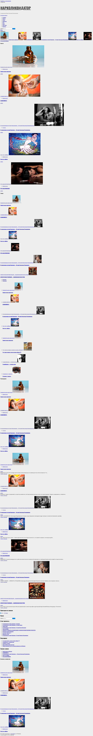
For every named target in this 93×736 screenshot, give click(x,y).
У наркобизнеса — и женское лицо (10, 362)
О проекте (4, 17)
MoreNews (13, 733)
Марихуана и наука (6, 634)
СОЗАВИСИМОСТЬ (30, 39)
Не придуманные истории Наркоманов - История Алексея (12, 625)
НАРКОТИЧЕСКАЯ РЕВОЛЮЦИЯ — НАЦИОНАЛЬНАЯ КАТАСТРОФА (14, 274)
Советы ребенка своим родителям (8, 644)
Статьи (4, 20)
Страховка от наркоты (7, 374)
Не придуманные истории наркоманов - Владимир (11, 623)
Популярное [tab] (5, 281)
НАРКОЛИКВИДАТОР (15, 7)
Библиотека (5, 21)
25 (4, 613)
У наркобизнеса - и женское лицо (8, 642)
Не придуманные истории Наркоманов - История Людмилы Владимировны (15, 635)
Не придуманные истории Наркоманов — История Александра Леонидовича (16, 262)
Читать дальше (3, 474)
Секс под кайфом (5, 629)
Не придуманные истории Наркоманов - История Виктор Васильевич (14, 627)
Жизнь (1, 30)
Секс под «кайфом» (80, 39)
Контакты (4, 26)
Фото (3, 22)
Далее (6, 613)
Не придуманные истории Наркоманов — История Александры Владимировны (54, 39)
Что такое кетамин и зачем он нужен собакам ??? (13, 350)
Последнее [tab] (4, 279)
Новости (4, 18)
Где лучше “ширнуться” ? (7, 633)
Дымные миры (5, 626)
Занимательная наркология (13, 39)
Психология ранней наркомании (8, 631)
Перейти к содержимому (5, 1)
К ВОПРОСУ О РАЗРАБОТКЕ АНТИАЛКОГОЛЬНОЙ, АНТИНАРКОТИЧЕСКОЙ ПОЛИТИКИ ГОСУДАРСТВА (19, 630)
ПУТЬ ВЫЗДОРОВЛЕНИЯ (5, 184)
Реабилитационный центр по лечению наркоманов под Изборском (14, 646)
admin (1, 74)
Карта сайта (5, 25)
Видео (4, 24)
